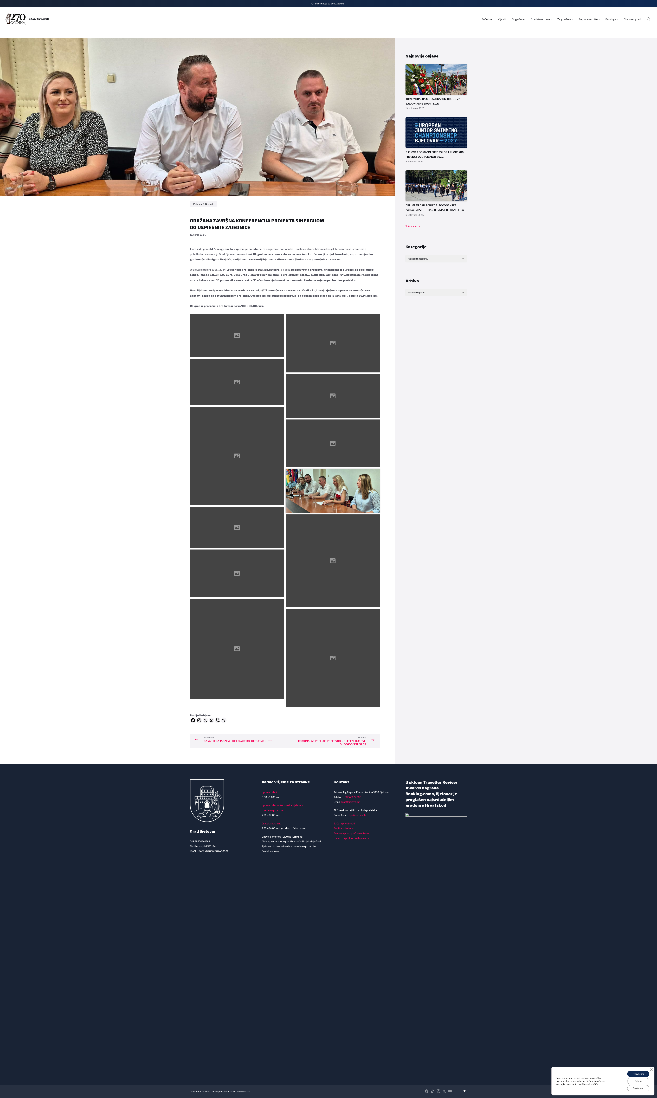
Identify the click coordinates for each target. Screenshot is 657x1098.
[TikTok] (432, 1091)
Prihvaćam (638, 1073)
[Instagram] (199, 720)
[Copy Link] (224, 720)
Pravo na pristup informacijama (351, 833)
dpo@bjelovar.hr (358, 815)
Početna (197, 204)
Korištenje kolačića (588, 1084)
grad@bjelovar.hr (350, 801)
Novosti (209, 204)
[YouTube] (450, 1091)
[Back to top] (464, 1091)
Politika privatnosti (344, 828)
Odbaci (638, 1081)
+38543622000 (352, 797)
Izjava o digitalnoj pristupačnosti (352, 837)
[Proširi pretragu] (648, 19)
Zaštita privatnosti (344, 823)
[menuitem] (487, 19)
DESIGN (246, 1091)
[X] (205, 720)
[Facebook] (193, 720)
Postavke (638, 1088)
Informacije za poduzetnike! (330, 3)
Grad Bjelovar (39, 19)
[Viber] (217, 720)
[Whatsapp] (211, 720)
